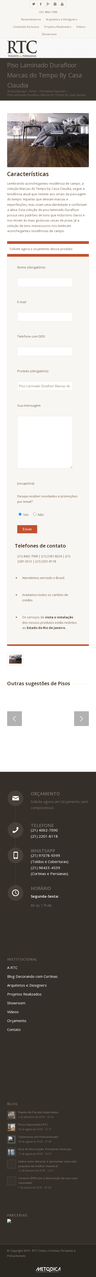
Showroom (49, 34)
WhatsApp (43, 851)
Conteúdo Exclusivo (26, 27)
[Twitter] (33, 4)
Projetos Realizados (57, 27)
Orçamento (45, 794)
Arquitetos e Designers (61, 19)
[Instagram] (55, 4)
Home (33, 91)
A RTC (12, 967)
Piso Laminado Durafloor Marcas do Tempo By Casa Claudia (44, 75)
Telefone (42, 825)
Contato (14, 1029)
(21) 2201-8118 (44, 836)
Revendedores (31, 19)
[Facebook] (40, 4)
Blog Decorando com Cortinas (32, 976)
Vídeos (80, 27)
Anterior (14, 718)
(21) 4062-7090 (48, 12)
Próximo (81, 718)
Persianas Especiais (52, 91)
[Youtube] (62, 4)
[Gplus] (48, 4)
